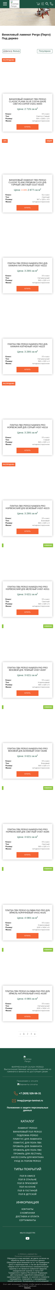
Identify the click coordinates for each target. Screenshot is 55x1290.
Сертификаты (27, 1220)
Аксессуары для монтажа (27, 1157)
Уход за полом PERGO (27, 1161)
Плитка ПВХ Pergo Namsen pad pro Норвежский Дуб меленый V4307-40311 (27, 579)
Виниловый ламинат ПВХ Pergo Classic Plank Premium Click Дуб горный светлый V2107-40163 (27, 182)
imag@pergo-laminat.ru (30, 1100)
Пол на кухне (27, 1187)
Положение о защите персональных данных (27, 1109)
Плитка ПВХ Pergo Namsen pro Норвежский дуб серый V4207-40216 (27, 417)
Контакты (27, 1209)
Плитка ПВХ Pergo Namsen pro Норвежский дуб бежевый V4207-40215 (27, 498)
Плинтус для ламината (27, 1139)
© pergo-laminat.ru (27, 1254)
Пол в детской (27, 1194)
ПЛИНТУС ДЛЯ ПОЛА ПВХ (27, 1143)
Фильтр (16, 51)
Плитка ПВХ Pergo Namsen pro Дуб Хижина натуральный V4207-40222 (27, 256)
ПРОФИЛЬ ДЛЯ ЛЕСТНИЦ (27, 1154)
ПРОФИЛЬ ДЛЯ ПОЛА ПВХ (27, 1150)
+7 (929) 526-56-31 (30, 1093)
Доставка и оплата (27, 1216)
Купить (27, 127)
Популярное (45, 51)
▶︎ (35, 1034)
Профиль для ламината (27, 1146)
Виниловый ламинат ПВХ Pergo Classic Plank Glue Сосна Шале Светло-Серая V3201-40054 (27, 101)
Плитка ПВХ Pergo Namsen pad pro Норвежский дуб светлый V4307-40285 (27, 822)
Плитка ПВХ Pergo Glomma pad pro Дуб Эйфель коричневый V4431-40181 (27, 903)
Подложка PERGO (27, 1135)
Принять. (27, 1288)
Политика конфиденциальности (28, 1256)
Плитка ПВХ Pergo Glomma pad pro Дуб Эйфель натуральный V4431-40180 (27, 984)
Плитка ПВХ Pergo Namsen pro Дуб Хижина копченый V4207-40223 (27, 337)
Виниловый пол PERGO (27, 1132)
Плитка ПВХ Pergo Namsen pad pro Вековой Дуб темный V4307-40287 (27, 660)
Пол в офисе (27, 1176)
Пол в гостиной (27, 1191)
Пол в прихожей (27, 1183)
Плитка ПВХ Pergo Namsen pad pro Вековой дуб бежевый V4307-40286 (27, 741)
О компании (27, 1213)
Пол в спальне (27, 1179)
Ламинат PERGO (27, 1128)
